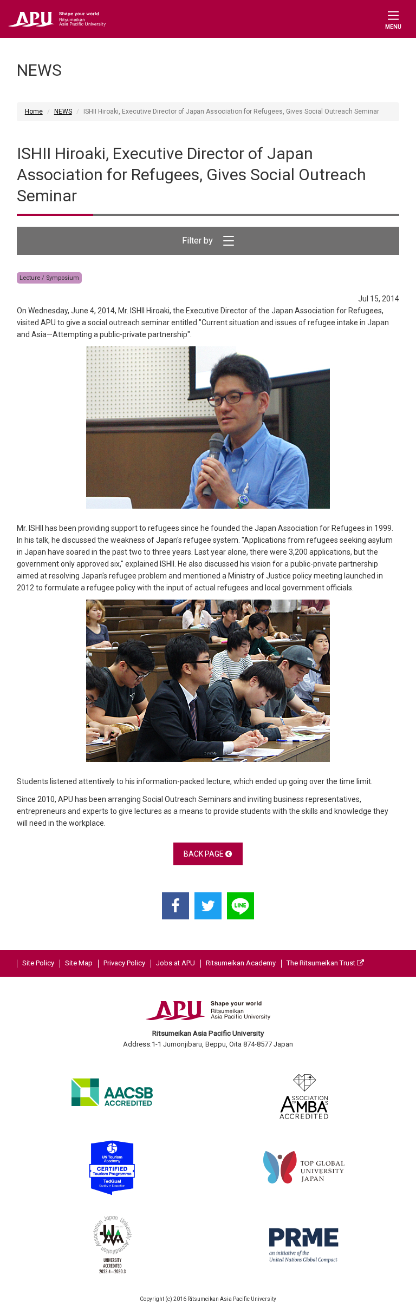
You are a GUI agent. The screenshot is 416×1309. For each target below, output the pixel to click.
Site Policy (38, 963)
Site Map (79, 963)
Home (34, 111)
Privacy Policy (124, 963)
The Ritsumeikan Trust (322, 963)
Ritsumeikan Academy (241, 963)
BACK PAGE (204, 854)
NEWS (63, 111)
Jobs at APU (175, 963)
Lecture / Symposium (49, 277)
